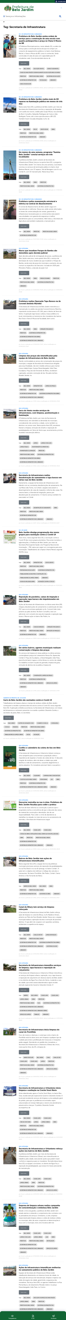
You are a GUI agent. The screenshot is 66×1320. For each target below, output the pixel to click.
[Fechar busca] (60, 16)
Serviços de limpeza (51, 683)
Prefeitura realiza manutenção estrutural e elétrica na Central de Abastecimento (38, 202)
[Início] (3, 22)
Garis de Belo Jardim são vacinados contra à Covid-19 (27, 700)
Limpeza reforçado (51, 934)
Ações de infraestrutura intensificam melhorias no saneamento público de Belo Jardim (40, 1268)
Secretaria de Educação (53, 76)
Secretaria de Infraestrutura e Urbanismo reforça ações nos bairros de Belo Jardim (40, 1149)
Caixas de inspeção (39, 627)
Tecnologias (43, 80)
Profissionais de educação (27, 570)
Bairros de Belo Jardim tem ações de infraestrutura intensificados (35, 859)
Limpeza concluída (46, 443)
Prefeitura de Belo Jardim (36, 76)
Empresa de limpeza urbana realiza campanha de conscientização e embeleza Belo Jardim (39, 1206)
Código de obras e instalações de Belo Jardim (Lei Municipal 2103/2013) (39, 833)
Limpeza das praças (50, 386)
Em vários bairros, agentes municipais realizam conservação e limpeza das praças (40, 649)
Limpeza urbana (24, 999)
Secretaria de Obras (45, 893)
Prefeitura (23, 76)
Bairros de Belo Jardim (30, 886)
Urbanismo (53, 80)
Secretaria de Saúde (51, 946)
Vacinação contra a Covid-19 (46, 581)
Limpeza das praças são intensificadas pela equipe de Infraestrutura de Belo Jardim (38, 357)
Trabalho (36, 1014)
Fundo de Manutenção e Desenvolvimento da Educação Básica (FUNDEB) (40, 72)
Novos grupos (49, 562)
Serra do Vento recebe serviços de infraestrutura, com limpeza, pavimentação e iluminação (39, 412)
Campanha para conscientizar (51, 775)
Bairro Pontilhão (28, 1057)
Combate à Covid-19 (42, 723)
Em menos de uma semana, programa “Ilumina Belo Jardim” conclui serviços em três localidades (39, 154)
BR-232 (35, 129)
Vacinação (36, 734)
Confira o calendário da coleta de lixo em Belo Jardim (39, 749)
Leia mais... (24, 63)
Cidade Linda (47, 830)
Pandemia (15, 727)
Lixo (52, 779)
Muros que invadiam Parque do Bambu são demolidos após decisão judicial (38, 251)
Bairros (26, 995)
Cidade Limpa (37, 830)
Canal (48, 1057)
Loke (47, 1237)
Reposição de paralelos (53, 630)
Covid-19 (7, 727)
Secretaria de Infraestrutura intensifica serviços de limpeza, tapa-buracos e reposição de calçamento (40, 967)
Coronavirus (54, 723)
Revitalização (50, 1240)
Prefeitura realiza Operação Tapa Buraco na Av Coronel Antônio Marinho (40, 302)
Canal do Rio (56, 1057)
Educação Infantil (39, 68)
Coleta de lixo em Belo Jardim (28, 779)
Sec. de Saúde (23, 530)
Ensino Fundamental (53, 68)
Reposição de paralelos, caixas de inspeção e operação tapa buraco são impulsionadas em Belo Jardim (39, 599)
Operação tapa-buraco (46, 329)
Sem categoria (23, 248)
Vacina (28, 734)
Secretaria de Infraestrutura (28, 80)
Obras (53, 129)
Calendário (37, 775)
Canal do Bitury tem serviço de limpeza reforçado (36, 908)
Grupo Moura (44, 129)
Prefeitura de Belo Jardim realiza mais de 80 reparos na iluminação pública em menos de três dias (40, 101)
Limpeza (36, 443)
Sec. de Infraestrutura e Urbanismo (30, 34)
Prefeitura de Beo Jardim (36, 511)
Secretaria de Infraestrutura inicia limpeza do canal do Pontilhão (39, 1030)
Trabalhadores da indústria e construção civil (33, 574)
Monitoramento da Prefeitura (40, 446)
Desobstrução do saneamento (42, 507)
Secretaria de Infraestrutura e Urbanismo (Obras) (33, 787)
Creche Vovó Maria (25, 1122)
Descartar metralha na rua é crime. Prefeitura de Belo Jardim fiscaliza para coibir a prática (40, 803)
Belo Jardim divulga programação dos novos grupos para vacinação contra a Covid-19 (39, 533)
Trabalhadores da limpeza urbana (29, 577)
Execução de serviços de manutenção (44, 1297)
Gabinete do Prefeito (10, 698)
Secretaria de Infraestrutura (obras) (30, 336)
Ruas (39, 1003)
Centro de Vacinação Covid (26, 723)
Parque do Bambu (45, 278)
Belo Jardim (27, 68)
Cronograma (43, 779)
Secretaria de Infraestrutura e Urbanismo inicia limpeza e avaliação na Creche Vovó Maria (40, 1089)
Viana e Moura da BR (25, 83)
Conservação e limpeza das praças (43, 675)
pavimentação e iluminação (27, 450)
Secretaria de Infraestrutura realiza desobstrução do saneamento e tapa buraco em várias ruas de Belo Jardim (40, 477)
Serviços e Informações (16, 16)
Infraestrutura (38, 386)
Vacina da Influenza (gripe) (27, 581)
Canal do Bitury (38, 934)
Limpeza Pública (24, 446)
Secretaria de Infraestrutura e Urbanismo (31, 340)
